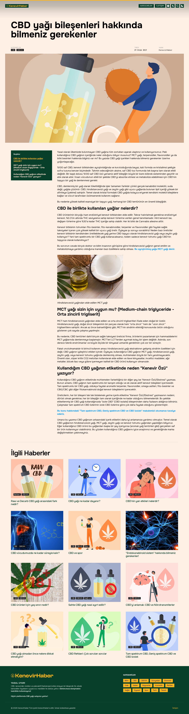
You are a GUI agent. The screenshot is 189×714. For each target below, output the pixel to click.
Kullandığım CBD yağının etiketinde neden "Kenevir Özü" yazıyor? (29, 175)
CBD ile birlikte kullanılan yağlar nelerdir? (28, 159)
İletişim (175, 708)
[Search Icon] (177, 6)
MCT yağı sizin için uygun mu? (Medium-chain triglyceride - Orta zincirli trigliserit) (29, 167)
